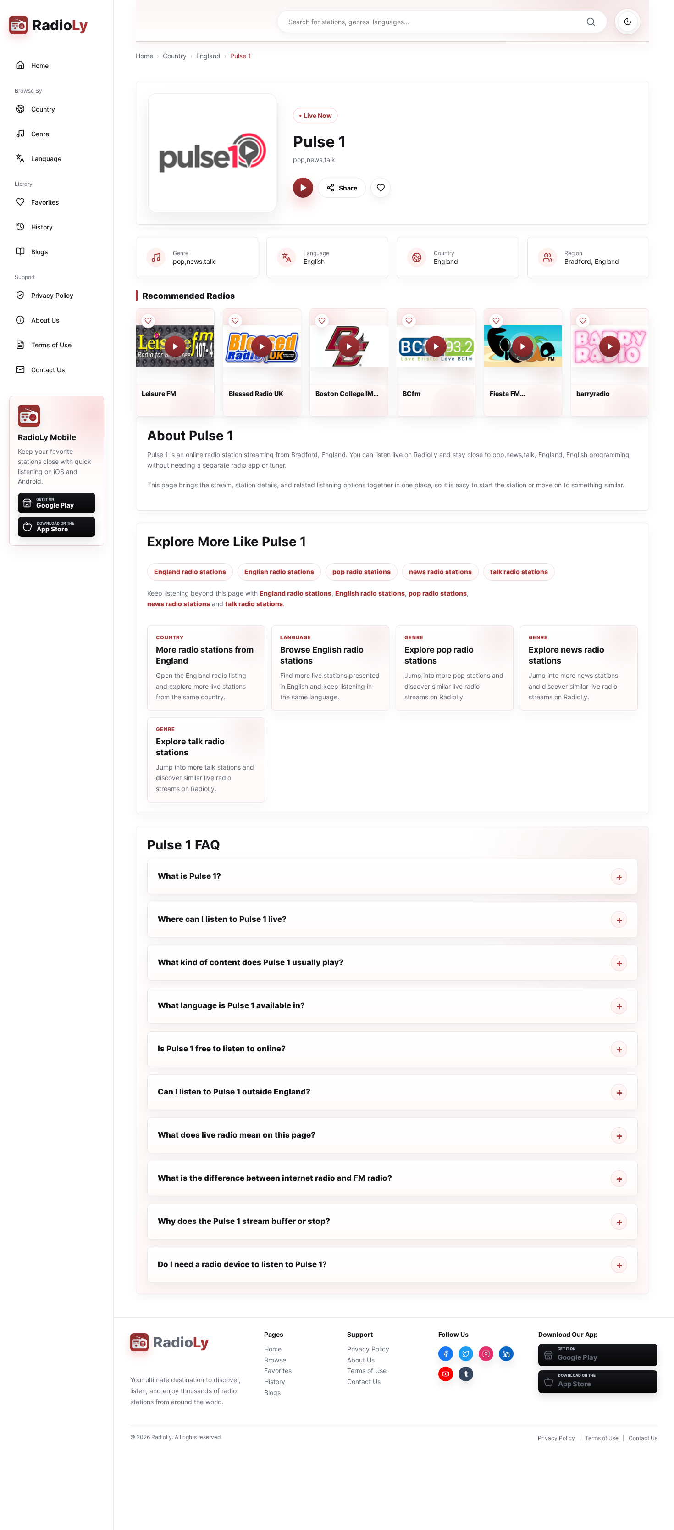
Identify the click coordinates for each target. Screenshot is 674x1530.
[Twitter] (466, 1353)
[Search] (590, 21)
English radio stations (279, 571)
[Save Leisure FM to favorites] (148, 320)
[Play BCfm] (436, 346)
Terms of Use (367, 1370)
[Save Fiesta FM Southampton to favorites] (496, 320)
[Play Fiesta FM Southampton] (522, 346)
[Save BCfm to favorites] (409, 320)
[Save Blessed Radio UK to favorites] (235, 320)
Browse (275, 1360)
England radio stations (190, 571)
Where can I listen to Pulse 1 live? (222, 919)
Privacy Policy (368, 1349)
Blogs (272, 1392)
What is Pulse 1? (189, 876)
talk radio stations (519, 571)
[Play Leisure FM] (175, 346)
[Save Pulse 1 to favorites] (380, 188)
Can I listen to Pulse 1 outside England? (234, 1091)
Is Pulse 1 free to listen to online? (222, 1048)
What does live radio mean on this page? (236, 1134)
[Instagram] (486, 1353)
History (274, 1381)
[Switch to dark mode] (628, 21)
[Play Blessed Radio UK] (261, 346)
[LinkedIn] (506, 1353)
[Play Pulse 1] (303, 188)
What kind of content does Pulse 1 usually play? (250, 962)
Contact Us (364, 1381)
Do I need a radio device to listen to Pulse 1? (242, 1264)
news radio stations (440, 571)
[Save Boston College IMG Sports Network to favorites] (322, 320)
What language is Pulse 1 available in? (231, 1005)
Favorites (278, 1370)
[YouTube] (445, 1374)
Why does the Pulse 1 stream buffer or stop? (244, 1221)
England (208, 56)
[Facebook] (445, 1353)
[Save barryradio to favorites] (582, 320)
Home (144, 56)
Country (175, 56)
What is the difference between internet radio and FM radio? (275, 1178)
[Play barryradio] (609, 346)
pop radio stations (361, 571)
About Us (361, 1360)
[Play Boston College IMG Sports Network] (348, 346)
